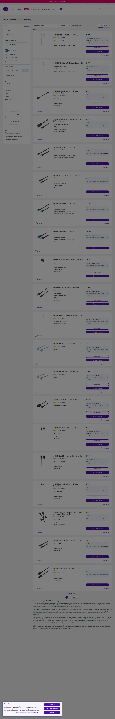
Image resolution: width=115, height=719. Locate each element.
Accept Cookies (52, 704)
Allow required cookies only (52, 708)
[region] (32, 709)
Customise (52, 712)
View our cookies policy (22, 712)
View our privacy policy (33, 712)
